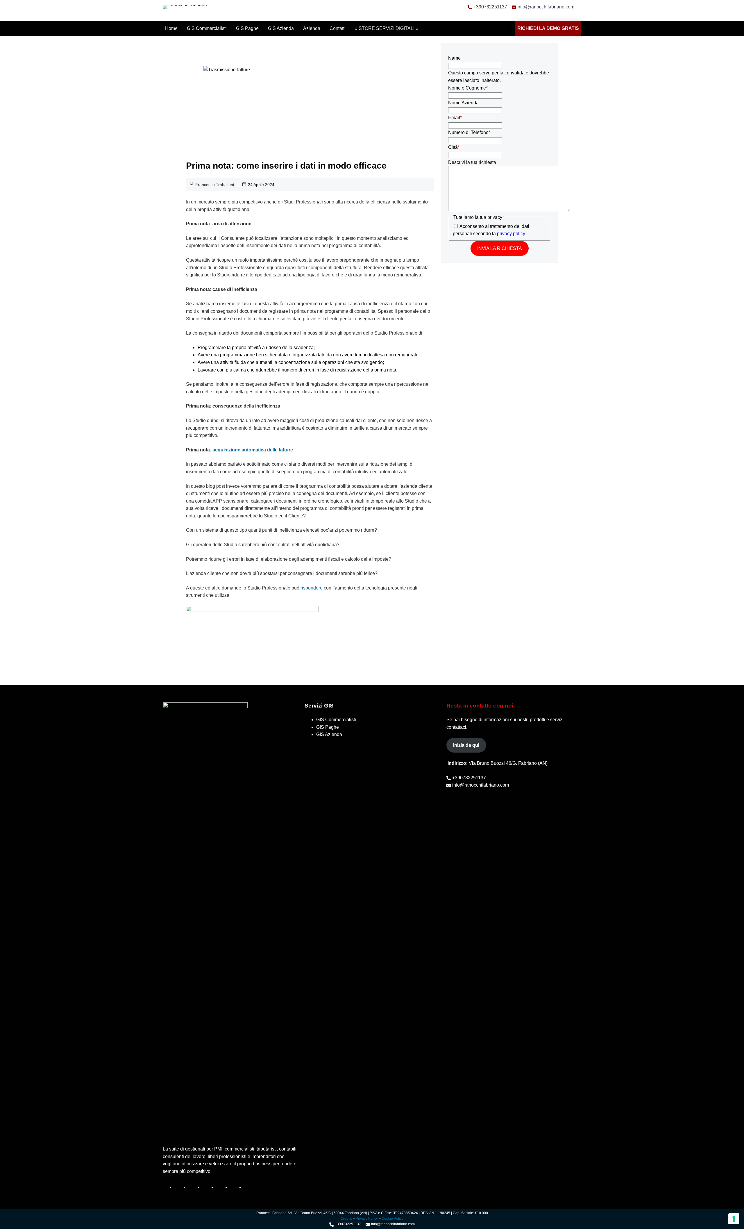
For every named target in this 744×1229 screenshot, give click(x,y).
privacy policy (511, 233)
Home (171, 28)
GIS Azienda (281, 28)
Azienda (311, 28)
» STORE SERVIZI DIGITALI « (386, 28)
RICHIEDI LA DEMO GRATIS (548, 28)
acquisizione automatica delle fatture (252, 449)
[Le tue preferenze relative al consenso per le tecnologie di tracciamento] (733, 1218)
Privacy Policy (367, 1219)
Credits (347, 1219)
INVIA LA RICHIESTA (499, 248)
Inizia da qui (466, 745)
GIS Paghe (247, 28)
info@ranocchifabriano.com (546, 6)
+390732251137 (490, 6)
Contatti (338, 28)
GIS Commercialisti (207, 28)
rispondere (312, 587)
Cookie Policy (392, 1219)
